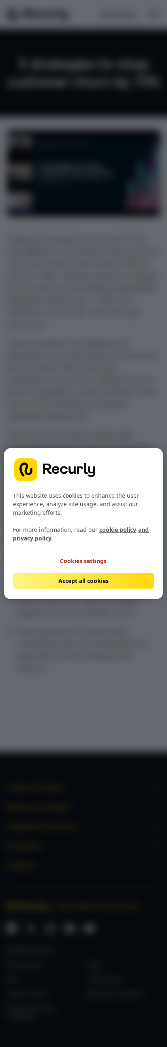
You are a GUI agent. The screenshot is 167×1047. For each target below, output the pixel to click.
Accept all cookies (83, 581)
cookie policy (117, 529)
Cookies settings (83, 560)
